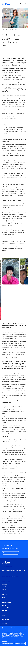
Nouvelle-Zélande (6, 602)
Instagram (4, 623)
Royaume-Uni (5, 607)
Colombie (4, 592)
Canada (4, 589)
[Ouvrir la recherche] (20, 4)
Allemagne (4, 584)
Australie (4, 586)
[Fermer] (25, 628)
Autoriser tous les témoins (20, 643)
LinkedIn (4, 615)
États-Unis (4, 594)
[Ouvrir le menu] (25, 4)
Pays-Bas (4, 605)
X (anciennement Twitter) (5, 619)
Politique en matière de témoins (7, 643)
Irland (3, 597)
